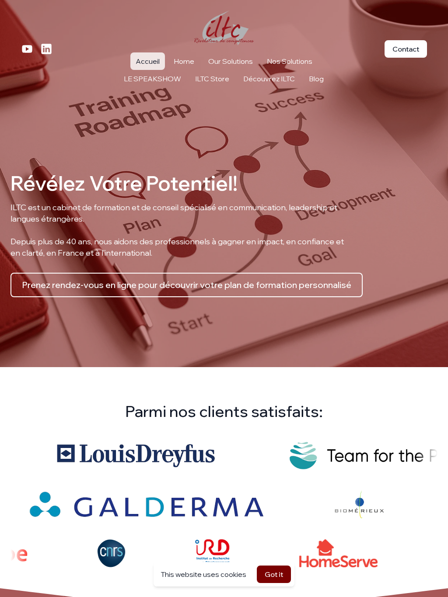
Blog (316, 78)
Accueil (148, 61)
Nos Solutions (289, 61)
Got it (274, 574)
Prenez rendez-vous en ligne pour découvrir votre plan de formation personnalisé (186, 284)
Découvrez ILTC (269, 78)
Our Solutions (230, 61)
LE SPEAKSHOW (152, 78)
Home (184, 61)
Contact (405, 49)
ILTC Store (212, 78)
